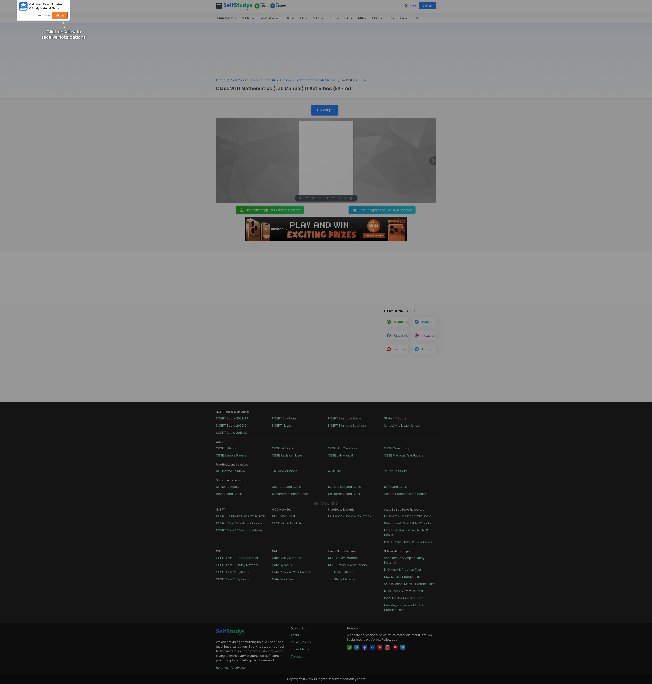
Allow (60, 15)
